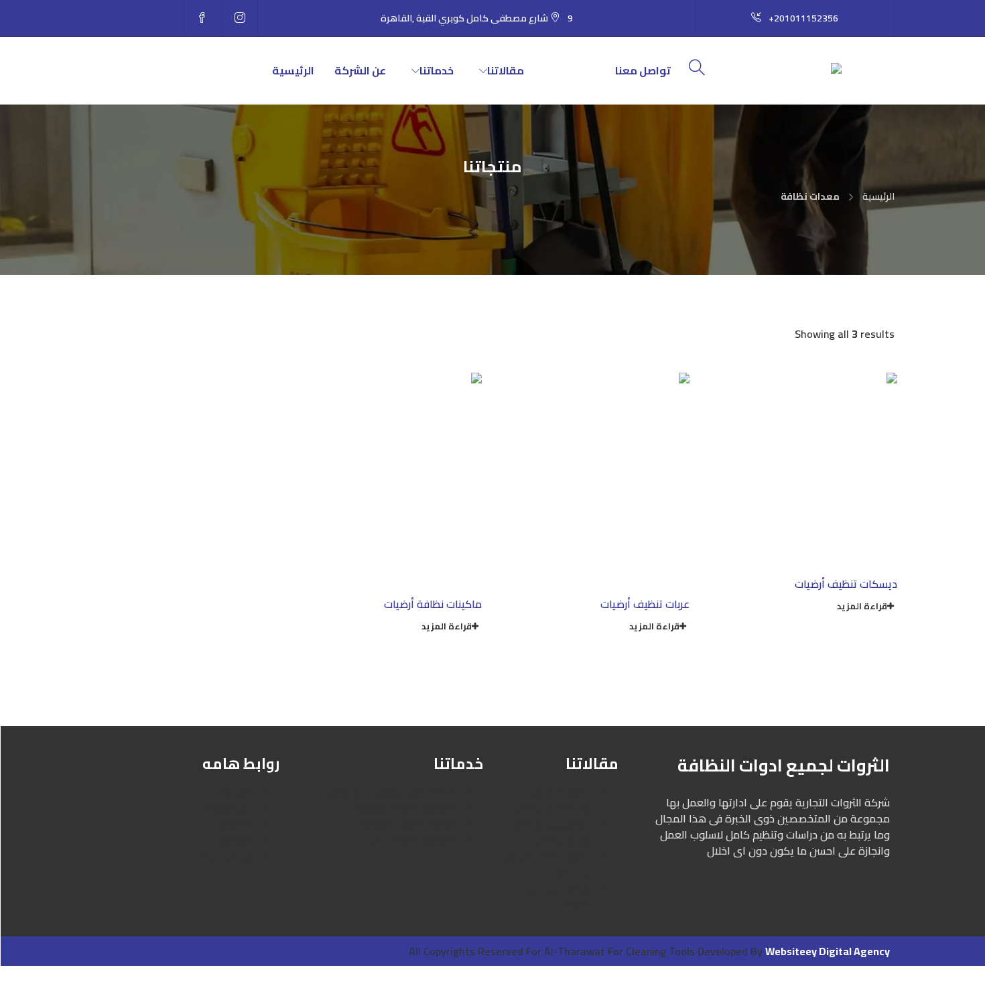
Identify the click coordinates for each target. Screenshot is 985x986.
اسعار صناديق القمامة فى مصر (554, 800)
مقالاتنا (505, 70)
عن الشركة (360, 70)
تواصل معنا (643, 70)
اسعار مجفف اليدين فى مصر (548, 865)
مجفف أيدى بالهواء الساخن (393, 792)
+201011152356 (803, 18)
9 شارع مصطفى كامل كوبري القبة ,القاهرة (477, 18)
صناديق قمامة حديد (410, 840)
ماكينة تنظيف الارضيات (405, 824)
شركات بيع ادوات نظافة (554, 897)
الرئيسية (293, 70)
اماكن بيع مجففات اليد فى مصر (549, 832)
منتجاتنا (576, 70)
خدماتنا (436, 70)
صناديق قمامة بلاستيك (405, 808)
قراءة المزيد (862, 606)
